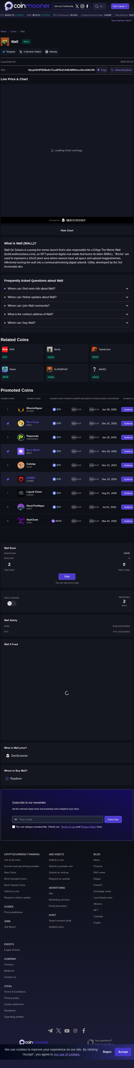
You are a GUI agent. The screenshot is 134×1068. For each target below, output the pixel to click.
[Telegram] (50, 1030)
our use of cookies (66, 1054)
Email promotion (58, 905)
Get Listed (118, 6)
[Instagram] (82, 6)
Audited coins (56, 926)
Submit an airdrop (59, 872)
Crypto (97, 922)
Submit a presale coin (61, 866)
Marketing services (59, 899)
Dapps (97, 878)
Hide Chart (67, 230)
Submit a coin (11, 891)
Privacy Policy (88, 826)
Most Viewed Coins (14, 885)
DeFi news (99, 872)
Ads (51, 893)
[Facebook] (87, 6)
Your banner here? (121, 20)
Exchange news (102, 891)
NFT (96, 910)
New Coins (10, 872)
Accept (123, 1051)
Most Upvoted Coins (15, 878)
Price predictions (13, 912)
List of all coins (12, 859)
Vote (67, 576)
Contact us (10, 977)
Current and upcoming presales (21, 866)
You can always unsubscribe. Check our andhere (59, 826)
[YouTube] (67, 1030)
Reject (107, 1051)
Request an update (59, 878)
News (97, 859)
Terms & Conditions (15, 991)
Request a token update (17, 897)
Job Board (10, 926)
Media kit (9, 970)
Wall (22, 31)
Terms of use (68, 826)
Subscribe (113, 819)
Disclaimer (10, 1010)
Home (3, 31)
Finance (98, 866)
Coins (13, 31)
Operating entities (14, 1016)
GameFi (98, 885)
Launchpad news (103, 897)
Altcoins (98, 903)
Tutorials (98, 916)
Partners (9, 964)
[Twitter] (77, 6)
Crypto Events (12, 949)
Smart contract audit (60, 920)
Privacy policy (11, 998)
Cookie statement (14, 1004)
